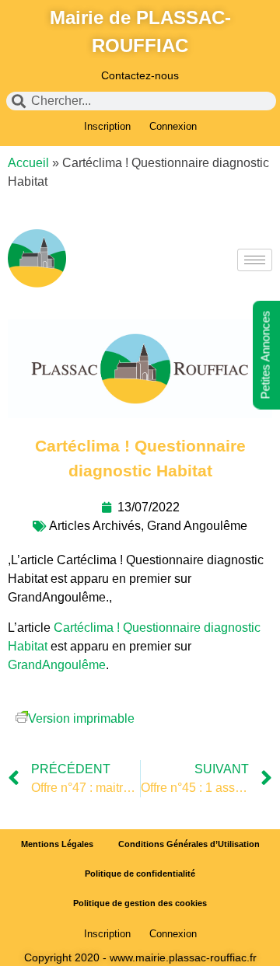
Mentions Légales (57, 844)
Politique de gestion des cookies (140, 903)
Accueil (28, 162)
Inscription (107, 126)
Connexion (173, 126)
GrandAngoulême (57, 664)
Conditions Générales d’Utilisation (189, 844)
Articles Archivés (95, 525)
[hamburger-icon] (254, 260)
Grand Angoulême (197, 525)
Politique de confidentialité (140, 873)
